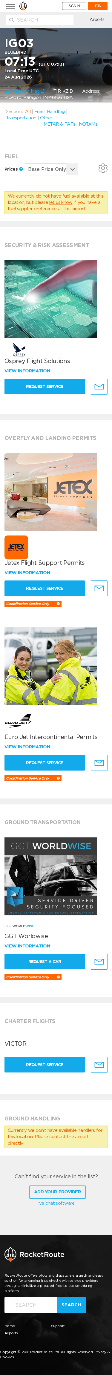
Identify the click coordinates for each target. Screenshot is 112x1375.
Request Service (44, 386)
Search (71, 1305)
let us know (60, 202)
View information (27, 371)
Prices (11, 169)
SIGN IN (74, 6)
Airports (97, 19)
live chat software (55, 1203)
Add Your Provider (57, 1192)
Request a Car (44, 961)
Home (9, 1325)
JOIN (97, 6)
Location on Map (22, 91)
